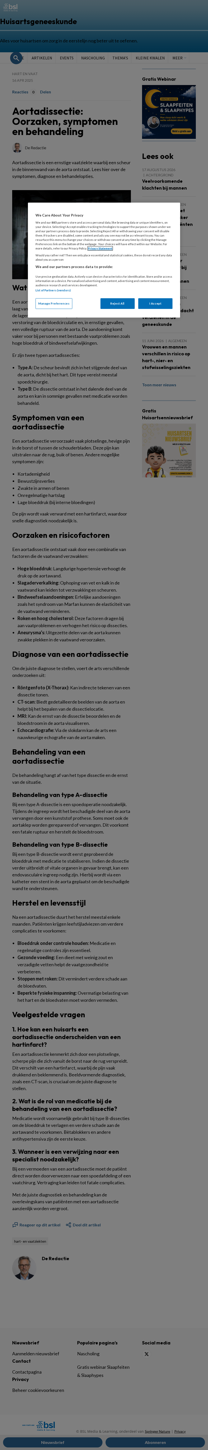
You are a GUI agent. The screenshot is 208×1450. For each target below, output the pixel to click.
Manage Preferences (54, 303)
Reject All (117, 303)
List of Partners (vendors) (53, 290)
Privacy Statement (100, 248)
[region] (104, 260)
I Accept (155, 303)
